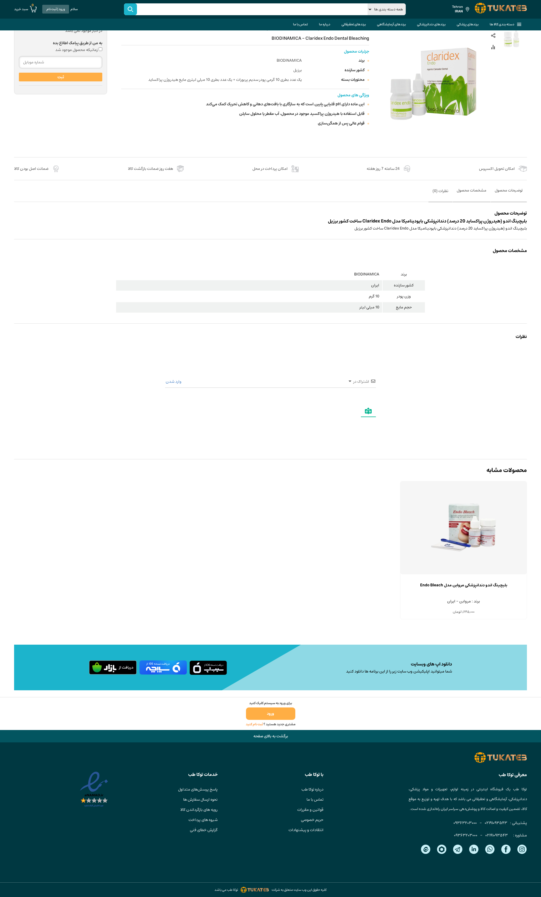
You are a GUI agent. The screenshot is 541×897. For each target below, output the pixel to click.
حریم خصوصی (312, 819)
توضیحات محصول (509, 190)
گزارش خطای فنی (204, 830)
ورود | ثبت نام (55, 9)
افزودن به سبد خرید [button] (463, 574)
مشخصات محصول (471, 190)
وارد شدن (174, 381)
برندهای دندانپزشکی (431, 24)
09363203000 (465, 823)
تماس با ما (300, 24)
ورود (270, 713)
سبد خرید (24, 9)
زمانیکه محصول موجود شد (77, 49)
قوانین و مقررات (310, 809)
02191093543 (496, 823)
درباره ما (324, 24)
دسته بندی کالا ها (502, 24)
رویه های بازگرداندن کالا (199, 809)
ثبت (60, 77)
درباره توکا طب (312, 789)
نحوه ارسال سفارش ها (200, 799)
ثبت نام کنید (254, 724)
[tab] (509, 194)
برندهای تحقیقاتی (354, 24)
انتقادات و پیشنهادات (306, 830)
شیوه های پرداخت (203, 819)
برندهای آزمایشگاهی (391, 24)
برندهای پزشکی (467, 24)
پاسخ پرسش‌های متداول (198, 789)
